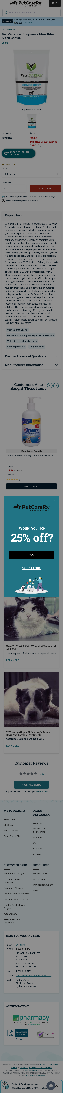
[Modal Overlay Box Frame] (31, 546)
